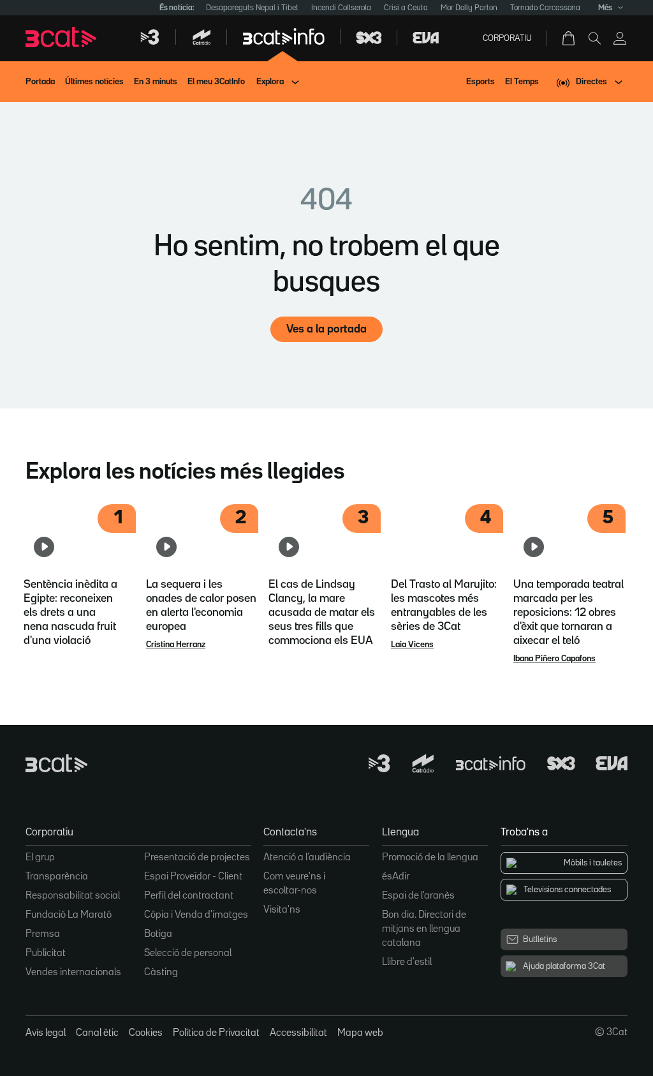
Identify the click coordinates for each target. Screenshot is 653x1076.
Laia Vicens (412, 644)
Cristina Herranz (175, 644)
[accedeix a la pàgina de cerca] (594, 38)
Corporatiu (507, 38)
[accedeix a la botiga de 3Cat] (569, 38)
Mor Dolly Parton (469, 7)
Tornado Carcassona (545, 7)
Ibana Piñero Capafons (554, 658)
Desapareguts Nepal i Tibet (252, 7)
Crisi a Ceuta (406, 7)
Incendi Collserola (341, 7)
